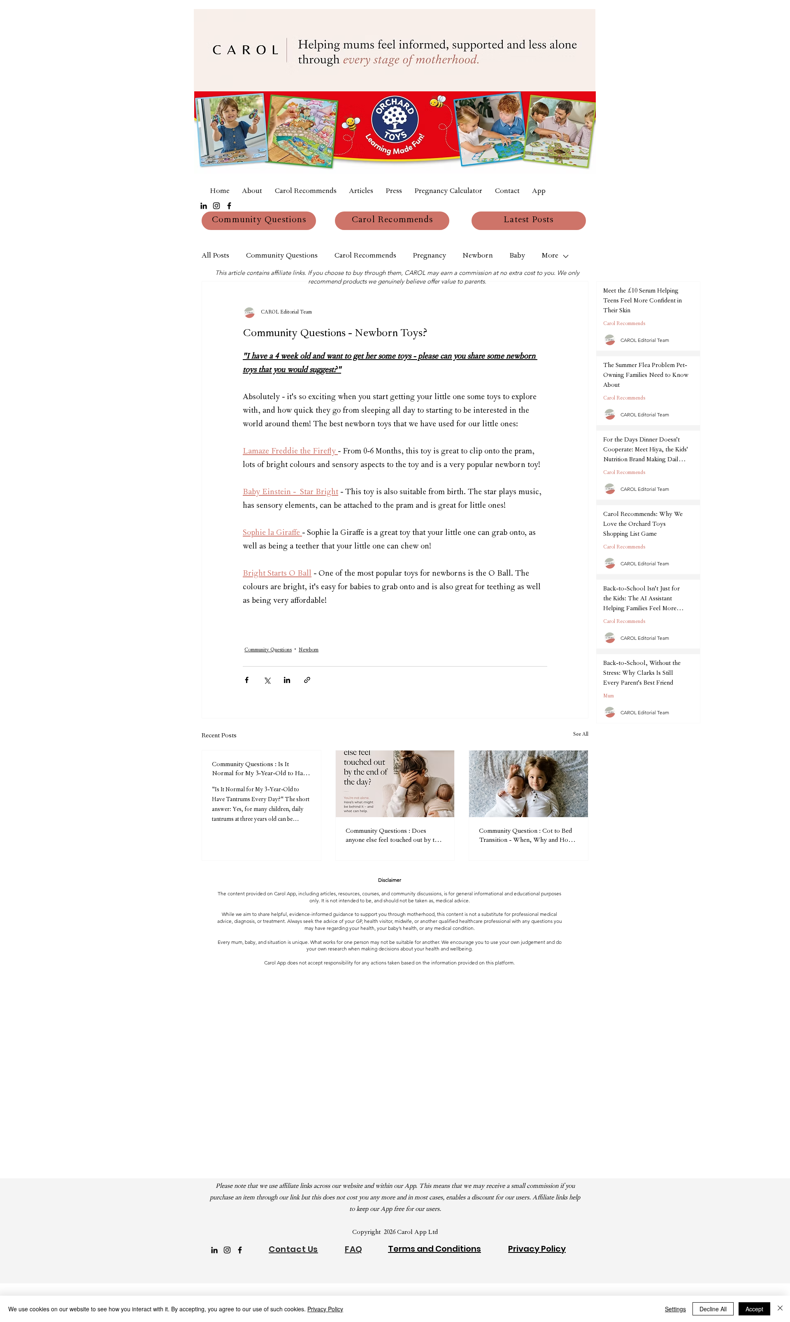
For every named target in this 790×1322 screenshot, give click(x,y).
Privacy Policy (325, 1309)
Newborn (477, 256)
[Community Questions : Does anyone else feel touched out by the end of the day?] (395, 783)
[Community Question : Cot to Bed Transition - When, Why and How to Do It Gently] (528, 783)
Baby (517, 256)
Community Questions (282, 256)
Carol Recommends (365, 256)
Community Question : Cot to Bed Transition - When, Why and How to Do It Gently (526, 836)
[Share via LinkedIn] (287, 680)
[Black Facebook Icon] (229, 205)
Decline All (713, 1309)
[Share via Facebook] (247, 680)
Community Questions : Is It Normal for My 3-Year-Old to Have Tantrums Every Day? (260, 769)
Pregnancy (429, 256)
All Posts (215, 256)
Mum (608, 696)
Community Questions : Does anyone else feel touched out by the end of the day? (393, 836)
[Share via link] (307, 680)
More (549, 256)
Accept (754, 1309)
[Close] (780, 1308)
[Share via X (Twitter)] (267, 680)
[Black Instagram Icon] (216, 205)
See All (580, 735)
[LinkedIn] (203, 205)
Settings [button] (675, 1309)
